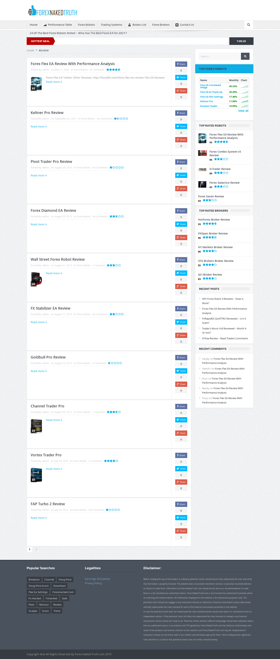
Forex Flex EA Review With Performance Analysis (73, 63)
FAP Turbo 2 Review (48, 503)
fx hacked (35, 598)
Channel (49, 579)
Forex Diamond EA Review (53, 210)
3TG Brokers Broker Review (215, 261)
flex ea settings (38, 592)
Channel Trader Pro (47, 406)
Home (34, 24)
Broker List (139, 24)
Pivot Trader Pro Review (51, 161)
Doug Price (65, 579)
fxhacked (51, 598)
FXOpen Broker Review (213, 233)
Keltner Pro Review (47, 112)
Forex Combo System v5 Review (225, 153)
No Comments (104, 118)
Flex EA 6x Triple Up (211, 92)
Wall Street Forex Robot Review (58, 259)
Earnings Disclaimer (97, 579)
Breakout (34, 579)
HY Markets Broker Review (215, 247)
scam (45, 610)
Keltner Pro (206, 101)
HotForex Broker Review (214, 219)
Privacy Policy (93, 583)
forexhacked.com (63, 592)
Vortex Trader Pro (46, 455)
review (57, 604)
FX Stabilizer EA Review (50, 308)
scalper (33, 610)
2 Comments (99, 363)
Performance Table (60, 24)
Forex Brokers (161, 24)
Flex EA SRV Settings (211, 96)
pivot (31, 604)
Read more (53, 82)
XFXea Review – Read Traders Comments (225, 338)
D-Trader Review (220, 169)
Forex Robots (86, 24)
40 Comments (97, 69)
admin (45, 69)
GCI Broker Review (210, 274)
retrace (44, 604)
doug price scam (39, 585)
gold (64, 598)
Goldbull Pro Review (48, 357)
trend (57, 610)
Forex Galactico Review (224, 182)
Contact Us (187, 24)
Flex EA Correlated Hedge (210, 86)
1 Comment (98, 265)
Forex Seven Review (211, 196)
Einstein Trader (208, 106)
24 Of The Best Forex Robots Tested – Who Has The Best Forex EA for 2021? (78, 33)
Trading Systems (111, 24)
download (59, 585)
